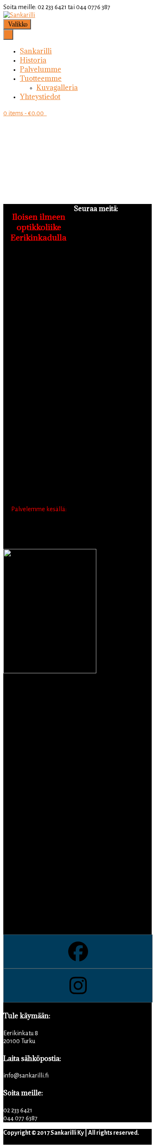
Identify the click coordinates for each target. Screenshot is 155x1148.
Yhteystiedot (40, 96)
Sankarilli (36, 51)
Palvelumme (40, 69)
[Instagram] (77, 985)
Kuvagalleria (57, 87)
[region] (77, 154)
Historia (33, 60)
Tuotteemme (41, 78)
